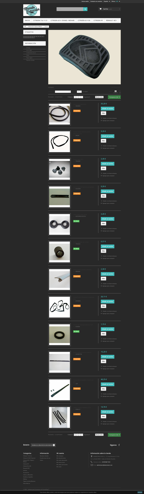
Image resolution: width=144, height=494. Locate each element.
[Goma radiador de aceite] (59, 252)
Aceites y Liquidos (28, 477)
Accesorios (26, 472)
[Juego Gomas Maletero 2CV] (59, 417)
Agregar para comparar (108, 120)
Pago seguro (29, 57)
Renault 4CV (111, 20)
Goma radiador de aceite (81, 242)
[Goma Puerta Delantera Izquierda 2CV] (59, 307)
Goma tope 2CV (78, 159)
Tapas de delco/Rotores (29, 481)
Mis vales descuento (62, 460)
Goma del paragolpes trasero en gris (83, 381)
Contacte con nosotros (96, 1)
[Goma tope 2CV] (59, 169)
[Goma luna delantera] (59, 114)
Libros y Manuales (28, 474)
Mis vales (59, 466)
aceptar (140, 492)
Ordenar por (51, 91)
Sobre (27, 55)
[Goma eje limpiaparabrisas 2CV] (59, 334)
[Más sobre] (24, 36)
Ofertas (25, 479)
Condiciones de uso (31, 52)
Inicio (27, 20)
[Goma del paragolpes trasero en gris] (59, 389)
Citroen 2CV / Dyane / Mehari (62, 20)
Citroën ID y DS (84, 20)
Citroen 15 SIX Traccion (29, 458)
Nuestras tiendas (30, 60)
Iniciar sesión (85, 1)
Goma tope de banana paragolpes (83, 187)
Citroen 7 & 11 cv (40, 20)
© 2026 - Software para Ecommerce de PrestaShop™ (36, 489)
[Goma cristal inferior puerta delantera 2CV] (59, 141)
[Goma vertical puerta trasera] (59, 362)
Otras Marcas (26, 483)
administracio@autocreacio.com (104, 465)
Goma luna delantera (79, 104)
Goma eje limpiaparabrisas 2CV (83, 325)
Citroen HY (98, 20)
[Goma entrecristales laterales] (59, 279)
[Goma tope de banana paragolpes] (59, 196)
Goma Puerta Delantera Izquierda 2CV (83, 298)
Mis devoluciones (61, 458)
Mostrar (74, 91)
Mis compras (60, 456)
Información (30, 43)
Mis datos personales (62, 464)
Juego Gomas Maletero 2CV (82, 407)
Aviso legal (29, 50)
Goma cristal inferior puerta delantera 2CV (81, 133)
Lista (120, 92)
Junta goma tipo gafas (80, 214)
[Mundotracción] (38, 10)
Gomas (25, 470)
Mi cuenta (60, 453)
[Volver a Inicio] (25, 27)
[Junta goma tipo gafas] (59, 224)
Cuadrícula (115, 92)
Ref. (74, 106)
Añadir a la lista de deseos (110, 118)
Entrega (28, 47)
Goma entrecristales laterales (82, 269)
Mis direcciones (61, 462)
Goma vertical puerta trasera (82, 352)
